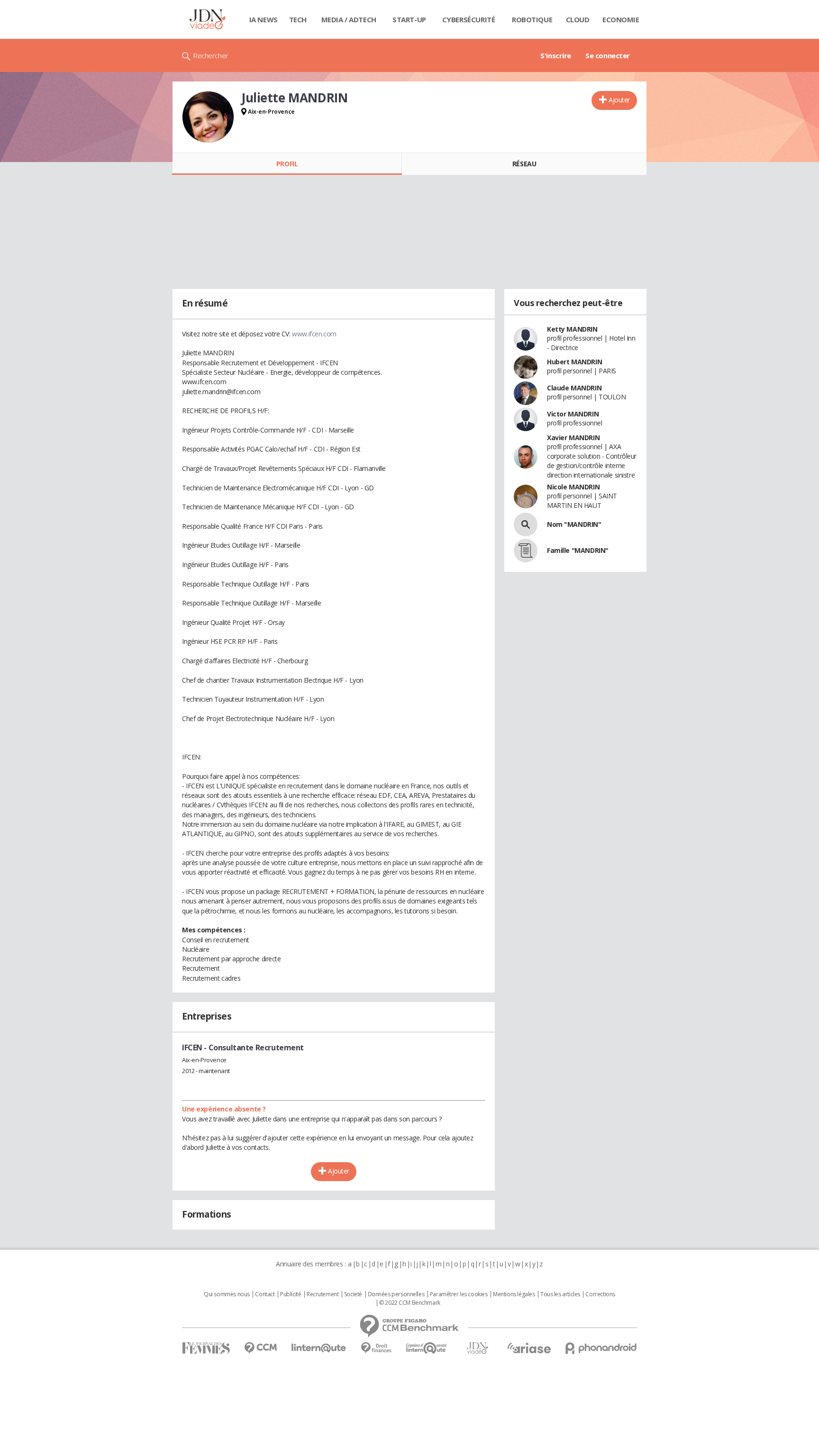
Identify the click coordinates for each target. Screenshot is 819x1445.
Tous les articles (560, 1294)
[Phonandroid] (601, 1348)
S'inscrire (555, 55)
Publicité (290, 1294)
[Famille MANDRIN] (525, 550)
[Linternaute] (318, 1348)
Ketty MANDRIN (572, 329)
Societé (353, 1294)
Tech (298, 19)
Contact (264, 1294)
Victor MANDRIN (573, 413)
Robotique (532, 19)
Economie (620, 19)
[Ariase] (529, 1348)
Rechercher (210, 55)
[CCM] (260, 1348)
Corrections (600, 1294)
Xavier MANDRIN (573, 437)
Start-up (409, 19)
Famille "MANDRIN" (578, 550)
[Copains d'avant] (426, 1348)
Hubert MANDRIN (574, 361)
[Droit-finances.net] (376, 1348)
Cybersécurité (468, 19)
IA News (263, 19)
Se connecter (607, 55)
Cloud (578, 19)
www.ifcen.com (314, 333)
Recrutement (322, 1294)
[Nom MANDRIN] (525, 524)
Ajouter (619, 99)
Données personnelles (396, 1294)
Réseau (524, 163)
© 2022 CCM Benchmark (409, 1303)
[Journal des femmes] (206, 1348)
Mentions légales (514, 1294)
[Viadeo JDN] (477, 1348)
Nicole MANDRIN (573, 486)
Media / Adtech (348, 19)
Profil (287, 163)
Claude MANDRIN (574, 387)
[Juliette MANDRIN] (208, 117)
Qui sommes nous (227, 1294)
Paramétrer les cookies (459, 1294)
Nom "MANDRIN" (574, 524)
